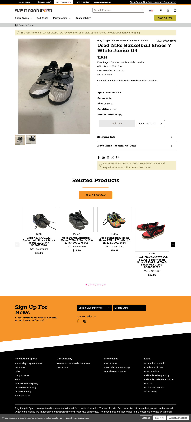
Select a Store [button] (26, 25)
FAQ (17, 379)
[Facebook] (98, 157)
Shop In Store (22, 375)
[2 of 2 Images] (31, 140)
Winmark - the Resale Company (73, 363)
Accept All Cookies (178, 417)
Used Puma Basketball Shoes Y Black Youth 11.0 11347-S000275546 (114, 240)
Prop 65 (148, 383)
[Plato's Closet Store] (24, 2)
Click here (130, 167)
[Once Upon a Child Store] (44, 2)
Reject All (159, 417)
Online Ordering (23, 391)
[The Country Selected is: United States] (152, 10)
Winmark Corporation (155, 363)
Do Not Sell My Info (154, 387)
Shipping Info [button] (106, 137)
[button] (86, 284)
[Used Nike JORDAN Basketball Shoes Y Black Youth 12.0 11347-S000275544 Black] (39, 219)
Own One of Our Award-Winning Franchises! (153, 2)
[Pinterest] (117, 157)
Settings (146, 417)
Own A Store (165, 17)
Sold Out (117, 123)
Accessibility (150, 391)
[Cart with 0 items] (175, 10)
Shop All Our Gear (95, 195)
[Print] (108, 157)
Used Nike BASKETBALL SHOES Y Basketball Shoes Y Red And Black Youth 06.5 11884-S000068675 (152, 262)
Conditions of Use (153, 367)
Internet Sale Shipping (26, 383)
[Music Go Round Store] (102, 2)
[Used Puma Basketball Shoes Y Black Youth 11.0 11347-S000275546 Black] (114, 219)
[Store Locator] (161, 10)
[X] (112, 157)
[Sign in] (168, 10)
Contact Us (62, 367)
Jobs (17, 371)
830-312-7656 (104, 74)
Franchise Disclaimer (115, 371)
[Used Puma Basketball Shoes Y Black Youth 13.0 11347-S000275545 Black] (77, 219)
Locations (20, 367)
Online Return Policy (25, 387)
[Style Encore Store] (83, 2)
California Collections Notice (158, 379)
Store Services (22, 395)
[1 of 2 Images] (20, 140)
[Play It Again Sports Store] (63, 2)
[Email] (103, 157)
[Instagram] (84, 321)
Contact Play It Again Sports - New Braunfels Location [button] (127, 80)
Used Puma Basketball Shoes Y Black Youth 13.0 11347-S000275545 (77, 240)
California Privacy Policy (156, 375)
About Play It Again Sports (28, 363)
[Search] (142, 11)
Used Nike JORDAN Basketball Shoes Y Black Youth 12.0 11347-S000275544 (39, 242)
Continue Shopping (129, 32)
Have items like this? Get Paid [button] (116, 146)
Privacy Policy (151, 371)
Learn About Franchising (117, 367)
